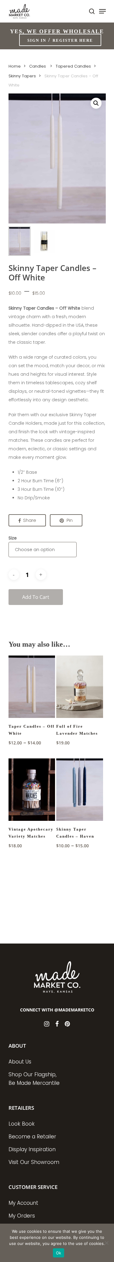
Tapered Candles (73, 66)
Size (13, 538)
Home (15, 66)
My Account (23, 1203)
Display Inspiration (32, 1149)
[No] (106, 1243)
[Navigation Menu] (102, 11)
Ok (58, 1252)
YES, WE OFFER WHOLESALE (57, 31)
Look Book (22, 1123)
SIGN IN (36, 40)
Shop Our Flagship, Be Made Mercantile (34, 1079)
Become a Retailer (32, 1136)
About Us (20, 1061)
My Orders (22, 1215)
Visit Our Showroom (34, 1162)
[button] (96, 103)
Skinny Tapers (22, 76)
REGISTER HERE (73, 40)
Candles (38, 66)
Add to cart (35, 597)
